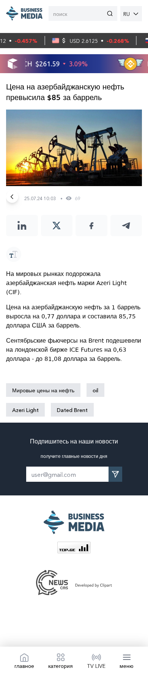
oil (95, 390)
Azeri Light (25, 410)
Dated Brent (72, 410)
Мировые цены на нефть (43, 390)
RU (126, 13)
